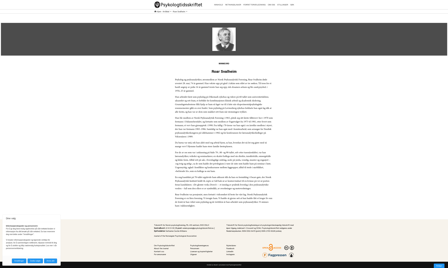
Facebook (230, 248)
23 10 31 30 (169, 228)
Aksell (216, 265)
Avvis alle (51, 261)
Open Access (267, 245)
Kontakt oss (159, 251)
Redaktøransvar (291, 254)
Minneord (224, 63)
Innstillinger (19, 261)
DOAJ (258, 228)
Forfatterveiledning (254, 4)
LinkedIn (229, 251)
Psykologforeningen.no (199, 245)
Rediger (439, 266)
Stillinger (282, 4)
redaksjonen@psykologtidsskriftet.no (198, 228)
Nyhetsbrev (231, 245)
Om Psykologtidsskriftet (164, 245)
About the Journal (161, 248)
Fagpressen (267, 254)
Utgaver (193, 254)
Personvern (194, 248)
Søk (292, 4)
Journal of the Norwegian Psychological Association (175, 236)
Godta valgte (35, 261)
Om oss (271, 4)
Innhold (218, 4)
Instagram (230, 254)
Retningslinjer (233, 4)
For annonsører (160, 254)
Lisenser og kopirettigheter (201, 251)
